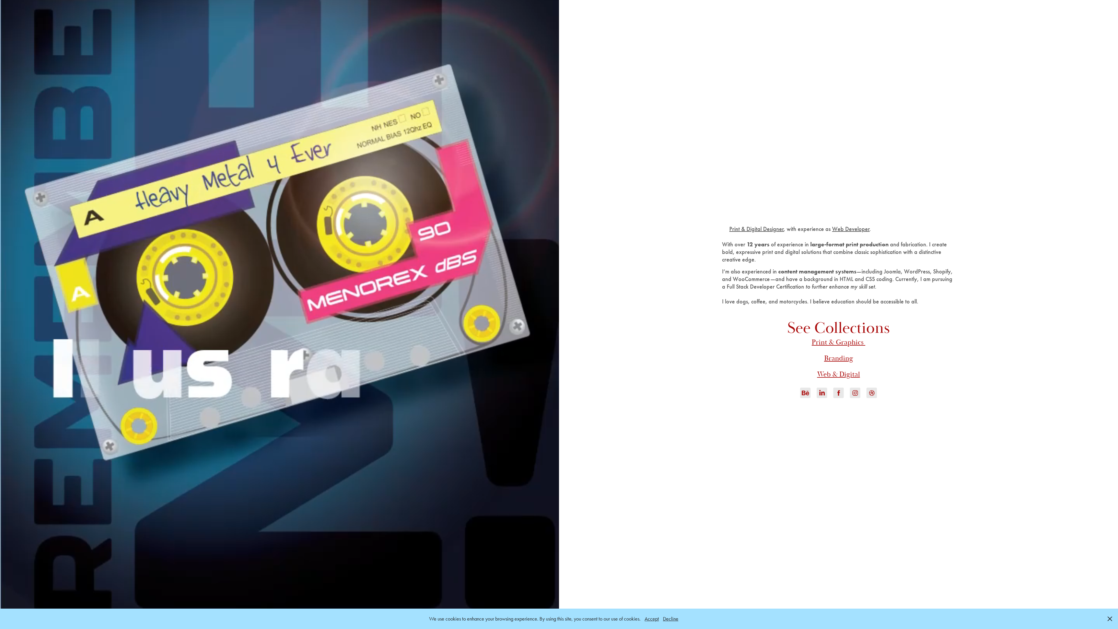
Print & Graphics (838, 342)
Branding (838, 358)
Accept (652, 619)
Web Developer (851, 228)
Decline (670, 619)
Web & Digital (838, 374)
